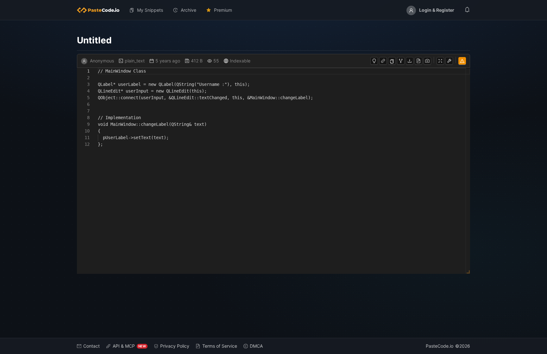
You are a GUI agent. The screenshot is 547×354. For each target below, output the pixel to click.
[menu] (273, 10)
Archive (188, 10)
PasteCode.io (439, 346)
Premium (223, 10)
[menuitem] (100, 10)
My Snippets (150, 10)
